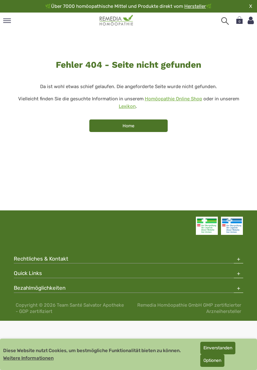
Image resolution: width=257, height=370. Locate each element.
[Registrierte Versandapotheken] (207, 226)
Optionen (212, 360)
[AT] (116, 20)
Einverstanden (217, 348)
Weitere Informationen (28, 358)
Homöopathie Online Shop (173, 99)
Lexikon (127, 106)
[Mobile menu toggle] (7, 21)
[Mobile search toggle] (225, 21)
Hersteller (195, 6)
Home (128, 126)
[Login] (251, 20)
